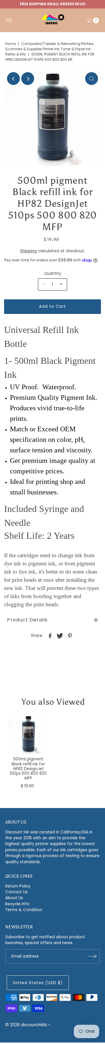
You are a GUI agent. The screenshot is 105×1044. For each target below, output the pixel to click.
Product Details (27, 619)
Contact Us (16, 892)
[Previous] (13, 78)
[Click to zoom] (91, 78)
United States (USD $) (38, 983)
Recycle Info (17, 904)
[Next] (27, 78)
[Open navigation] (8, 20)
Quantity (52, 273)
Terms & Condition (23, 910)
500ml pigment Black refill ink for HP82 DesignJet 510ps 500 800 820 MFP (28, 768)
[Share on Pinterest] (70, 635)
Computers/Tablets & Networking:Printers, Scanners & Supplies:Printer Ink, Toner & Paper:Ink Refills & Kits (49, 49)
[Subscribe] (92, 956)
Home (10, 43)
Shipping (28, 251)
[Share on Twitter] (60, 635)
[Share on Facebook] (50, 635)
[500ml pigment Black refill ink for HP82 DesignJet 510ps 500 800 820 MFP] (28, 734)
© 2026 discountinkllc (26, 1025)
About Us (14, 898)
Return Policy (18, 886)
